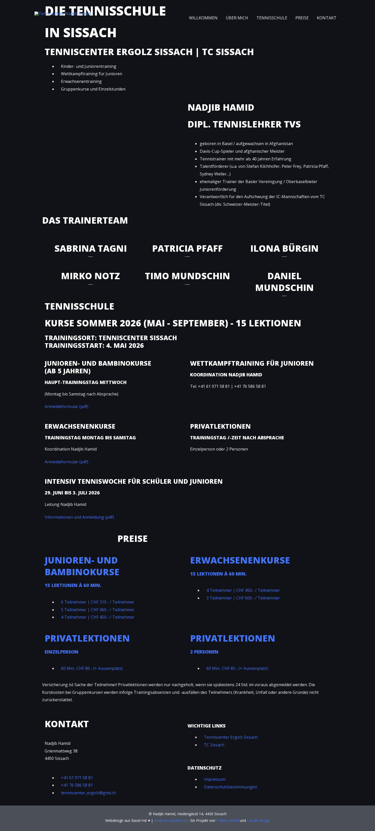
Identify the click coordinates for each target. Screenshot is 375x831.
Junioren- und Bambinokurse (82, 566)
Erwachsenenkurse (240, 560)
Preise (302, 18)
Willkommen (203, 18)
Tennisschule (271, 18)
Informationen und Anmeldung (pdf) (79, 517)
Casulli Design (258, 820)
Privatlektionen (87, 638)
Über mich (237, 18)
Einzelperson (61, 652)
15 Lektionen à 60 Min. (73, 585)
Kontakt (326, 18)
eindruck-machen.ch (170, 820)
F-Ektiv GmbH (227, 820)
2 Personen (204, 652)
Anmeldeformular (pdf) (66, 406)
